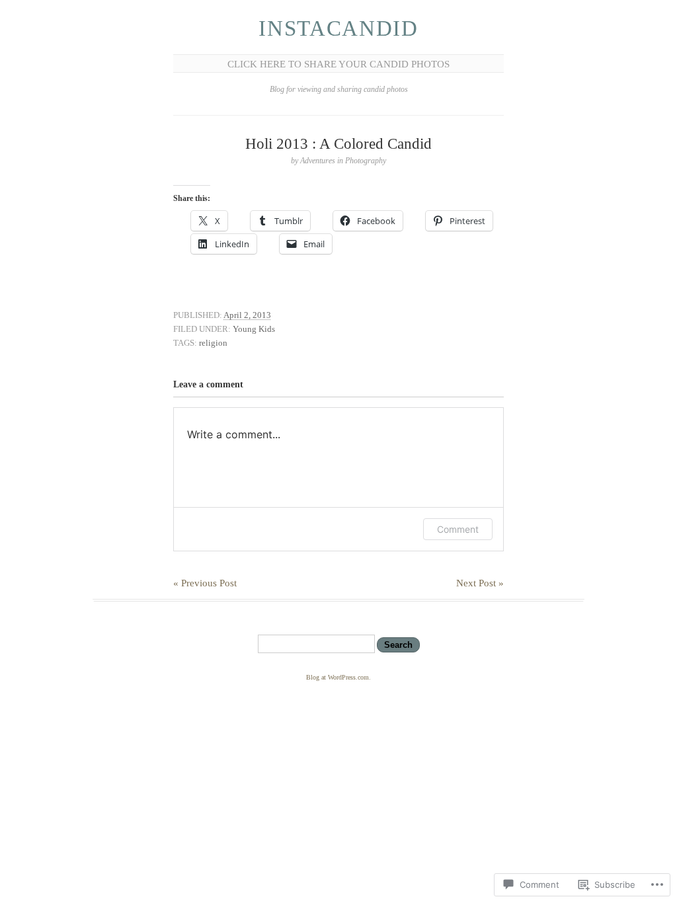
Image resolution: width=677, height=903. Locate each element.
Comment (458, 529)
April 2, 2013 (247, 315)
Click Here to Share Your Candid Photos (338, 64)
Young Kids (254, 329)
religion (213, 343)
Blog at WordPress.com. (338, 677)
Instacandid (338, 28)
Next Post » (480, 583)
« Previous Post (205, 583)
